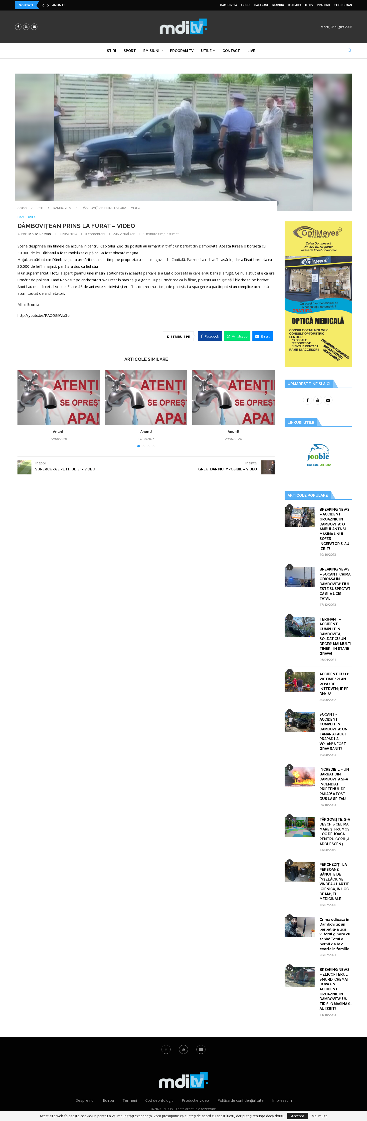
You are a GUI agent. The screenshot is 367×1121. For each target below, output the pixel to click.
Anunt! (58, 5)
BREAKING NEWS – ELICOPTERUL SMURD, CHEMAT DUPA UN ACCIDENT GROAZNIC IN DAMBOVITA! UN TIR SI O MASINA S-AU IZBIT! (336, 989)
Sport (130, 51)
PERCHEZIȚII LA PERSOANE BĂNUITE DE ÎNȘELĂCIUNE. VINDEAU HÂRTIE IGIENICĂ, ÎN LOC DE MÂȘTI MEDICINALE (334, 882)
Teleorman (343, 5)
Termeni (129, 1100)
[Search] (349, 51)
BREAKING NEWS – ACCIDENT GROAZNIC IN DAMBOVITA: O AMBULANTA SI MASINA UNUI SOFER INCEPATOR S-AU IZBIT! (335, 529)
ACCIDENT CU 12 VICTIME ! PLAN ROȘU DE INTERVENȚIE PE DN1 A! (334, 684)
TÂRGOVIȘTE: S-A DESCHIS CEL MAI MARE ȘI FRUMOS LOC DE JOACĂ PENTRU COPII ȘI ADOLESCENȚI (335, 831)
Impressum (282, 1100)
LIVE (251, 51)
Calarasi (261, 5)
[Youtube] (26, 27)
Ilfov (309, 5)
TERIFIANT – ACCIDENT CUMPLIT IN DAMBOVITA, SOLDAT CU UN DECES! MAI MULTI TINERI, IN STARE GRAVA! (335, 636)
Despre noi (84, 1100)
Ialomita (294, 5)
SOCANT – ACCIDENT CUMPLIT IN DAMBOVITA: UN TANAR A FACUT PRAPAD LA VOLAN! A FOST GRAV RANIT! (334, 731)
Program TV (181, 51)
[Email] (34, 27)
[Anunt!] (58, 397)
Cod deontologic (159, 1100)
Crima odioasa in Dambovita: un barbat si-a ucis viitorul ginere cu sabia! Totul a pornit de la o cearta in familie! (335, 934)
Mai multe (319, 1116)
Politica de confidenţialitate (240, 1100)
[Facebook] (18, 27)
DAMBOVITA (228, 5)
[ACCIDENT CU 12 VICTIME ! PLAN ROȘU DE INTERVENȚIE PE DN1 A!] (300, 682)
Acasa (22, 207)
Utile (206, 51)
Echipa (108, 1100)
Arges (245, 5)
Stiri (111, 51)
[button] (43, 5)
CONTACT (231, 51)
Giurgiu (278, 5)
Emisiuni (151, 51)
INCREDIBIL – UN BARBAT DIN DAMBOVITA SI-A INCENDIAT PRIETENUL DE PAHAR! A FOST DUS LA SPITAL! (334, 784)
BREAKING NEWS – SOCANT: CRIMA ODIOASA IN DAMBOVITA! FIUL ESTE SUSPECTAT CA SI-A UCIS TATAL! (335, 584)
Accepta (297, 1115)
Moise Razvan (39, 233)
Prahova (323, 5)
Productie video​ (195, 1100)
